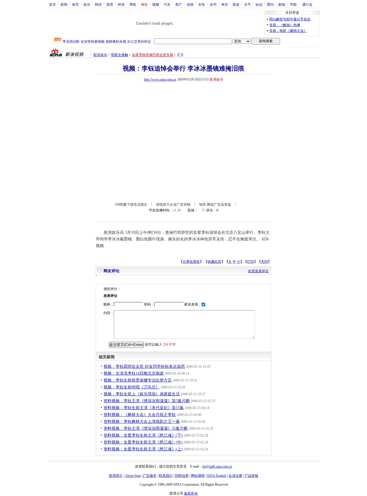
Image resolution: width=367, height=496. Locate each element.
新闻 (63, 4)
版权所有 (191, 493)
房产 (178, 4)
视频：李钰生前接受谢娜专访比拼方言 (138, 380)
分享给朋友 (191, 262)
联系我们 (166, 476)
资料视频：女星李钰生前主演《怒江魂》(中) (143, 442)
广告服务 (150, 476)
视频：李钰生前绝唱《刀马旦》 (132, 387)
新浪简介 (116, 476)
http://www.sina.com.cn (160, 79)
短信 (258, 4)
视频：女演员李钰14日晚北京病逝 (134, 373)
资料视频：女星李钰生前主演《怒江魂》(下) (143, 435)
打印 (250, 262)
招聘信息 (182, 476)
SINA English (216, 476)
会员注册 (235, 476)
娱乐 (86, 4)
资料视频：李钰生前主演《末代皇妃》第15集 (144, 408)
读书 (213, 4)
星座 (236, 4)
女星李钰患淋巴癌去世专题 (152, 55)
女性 (201, 4)
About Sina (132, 476)
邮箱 (281, 4)
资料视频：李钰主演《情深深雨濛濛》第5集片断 (147, 401)
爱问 (270, 4)
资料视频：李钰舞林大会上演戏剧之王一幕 (142, 421)
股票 (109, 4)
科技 (121, 4)
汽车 (167, 4)
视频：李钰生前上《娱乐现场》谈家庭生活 (142, 394)
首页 (52, 4)
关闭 (264, 262)
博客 (132, 4)
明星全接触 (119, 55)
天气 (247, 4)
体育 (75, 4)
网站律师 (198, 476)
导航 (293, 4)
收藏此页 (214, 262)
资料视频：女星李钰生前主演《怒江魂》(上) (143, 449)
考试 (224, 4)
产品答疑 (251, 476)
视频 (155, 4)
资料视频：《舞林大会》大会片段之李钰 (140, 415)
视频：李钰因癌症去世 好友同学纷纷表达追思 (144, 366)
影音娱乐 (100, 55)
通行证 (307, 4)
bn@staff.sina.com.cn (217, 466)
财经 (98, 4)
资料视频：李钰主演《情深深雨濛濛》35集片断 (146, 428)
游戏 (190, 4)
